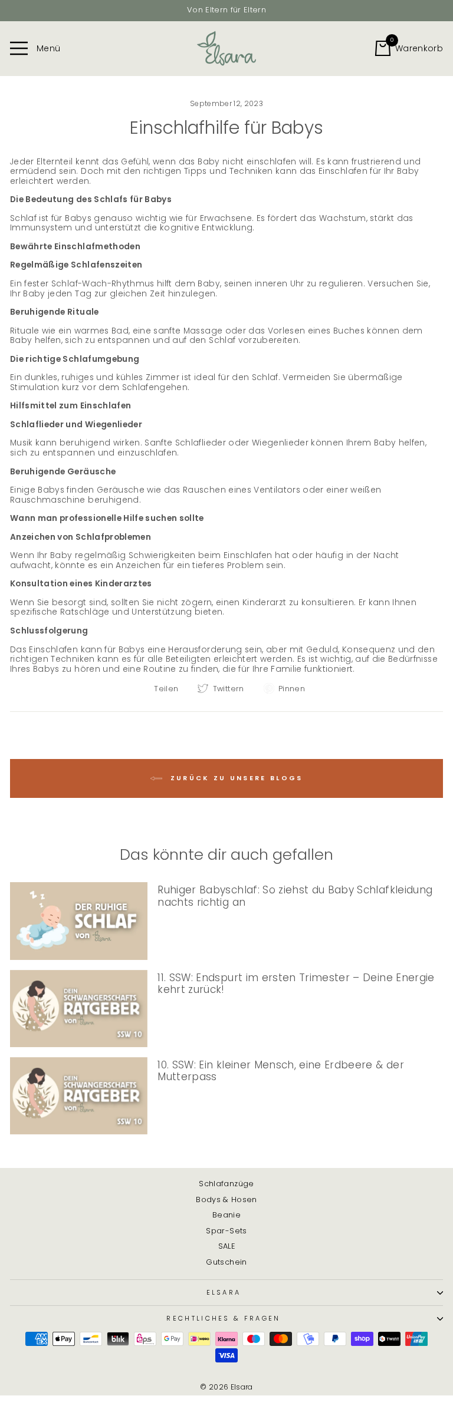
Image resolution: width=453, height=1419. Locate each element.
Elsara (223, 1292)
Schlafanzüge (226, 1184)
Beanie (226, 1215)
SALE (226, 1246)
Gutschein (226, 1262)
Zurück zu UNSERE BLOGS (235, 778)
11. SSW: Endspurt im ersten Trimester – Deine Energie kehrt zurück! (295, 984)
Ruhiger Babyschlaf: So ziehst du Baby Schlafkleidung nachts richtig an (294, 896)
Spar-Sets (226, 1231)
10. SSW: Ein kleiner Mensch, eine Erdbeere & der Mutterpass (280, 1071)
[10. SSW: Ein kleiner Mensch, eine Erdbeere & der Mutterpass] (78, 1095)
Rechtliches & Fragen (223, 1318)
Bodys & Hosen (226, 1199)
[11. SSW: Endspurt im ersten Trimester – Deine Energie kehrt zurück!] (78, 1008)
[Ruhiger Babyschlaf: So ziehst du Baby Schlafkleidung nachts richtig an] (78, 920)
